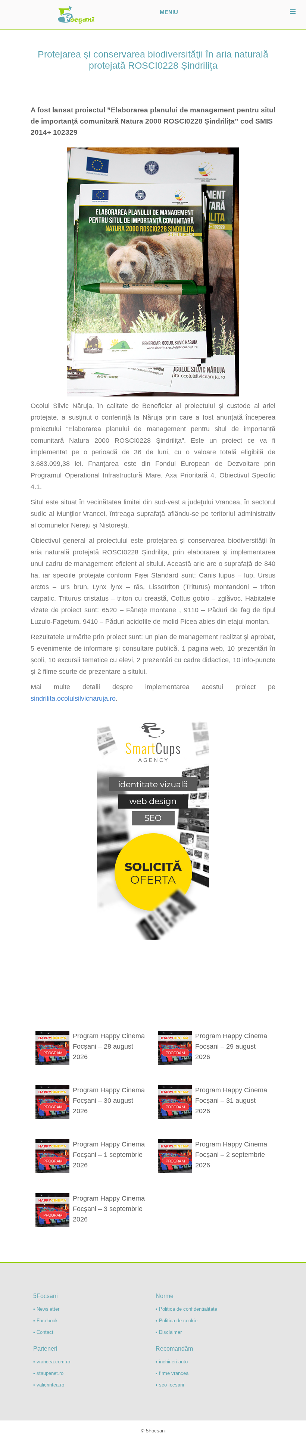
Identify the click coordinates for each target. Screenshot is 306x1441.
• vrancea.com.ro (51, 1361)
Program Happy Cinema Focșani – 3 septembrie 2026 (109, 1209)
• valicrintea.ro (48, 1385)
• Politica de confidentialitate (186, 1309)
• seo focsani (170, 1385)
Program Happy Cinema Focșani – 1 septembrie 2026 (109, 1154)
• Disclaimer (169, 1332)
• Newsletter (46, 1309)
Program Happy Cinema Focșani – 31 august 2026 (231, 1100)
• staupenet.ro (48, 1373)
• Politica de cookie (176, 1320)
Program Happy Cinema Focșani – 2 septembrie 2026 (231, 1154)
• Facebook (45, 1320)
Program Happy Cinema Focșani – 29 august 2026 (231, 1046)
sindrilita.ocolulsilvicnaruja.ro (73, 698)
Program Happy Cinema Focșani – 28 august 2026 (109, 1046)
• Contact (43, 1332)
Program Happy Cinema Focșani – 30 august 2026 (109, 1100)
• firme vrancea (172, 1373)
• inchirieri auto (172, 1361)
